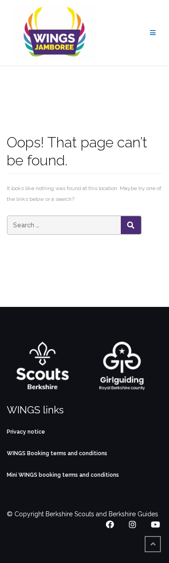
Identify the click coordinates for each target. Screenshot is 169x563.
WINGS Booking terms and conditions (57, 453)
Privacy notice (26, 432)
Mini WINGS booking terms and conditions (63, 475)
